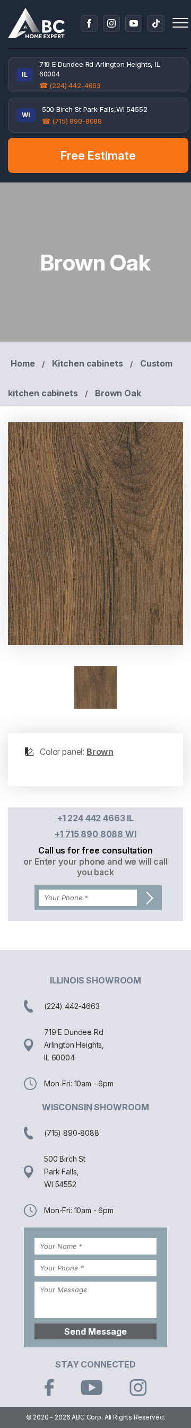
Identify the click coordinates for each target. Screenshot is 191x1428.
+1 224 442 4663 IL (95, 818)
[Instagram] (111, 23)
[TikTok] (155, 23)
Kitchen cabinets (87, 363)
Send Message (95, 1331)
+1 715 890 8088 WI (95, 834)
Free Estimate (97, 155)
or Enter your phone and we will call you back (95, 866)
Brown (100, 751)
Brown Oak (118, 393)
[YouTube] (133, 23)
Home (22, 363)
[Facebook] (89, 23)
